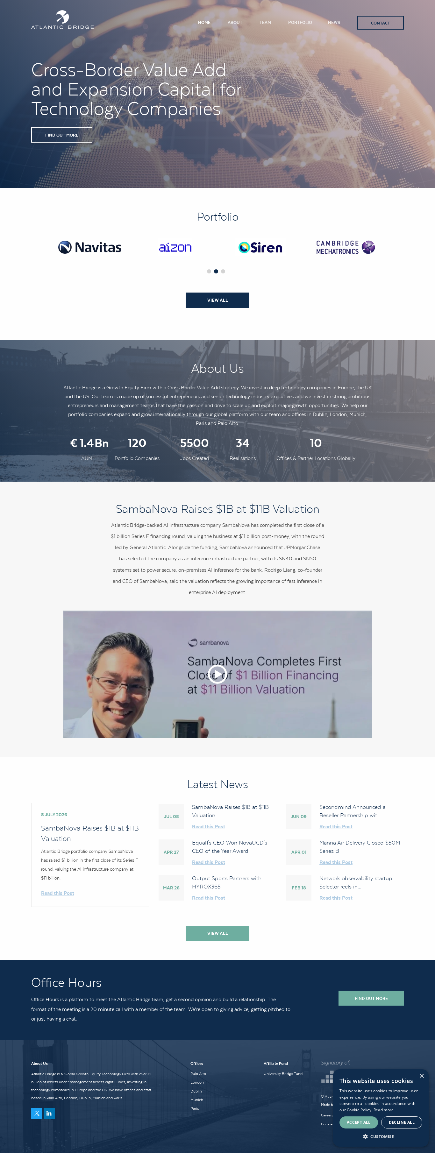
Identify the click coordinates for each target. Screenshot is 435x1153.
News (334, 22)
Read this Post (57, 893)
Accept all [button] (359, 1122)
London (197, 1082)
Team (265, 22)
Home (204, 22)
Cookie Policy (332, 1124)
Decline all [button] (402, 1122)
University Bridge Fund (283, 1074)
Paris (194, 1108)
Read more (384, 1110)
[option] (89, 247)
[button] (380, 1136)
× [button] (421, 1076)
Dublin (196, 1091)
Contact (380, 22)
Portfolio (300, 22)
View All (217, 300)
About (235, 22)
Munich (196, 1100)
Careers (327, 1115)
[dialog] (381, 1108)
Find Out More (61, 134)
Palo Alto (198, 1074)
